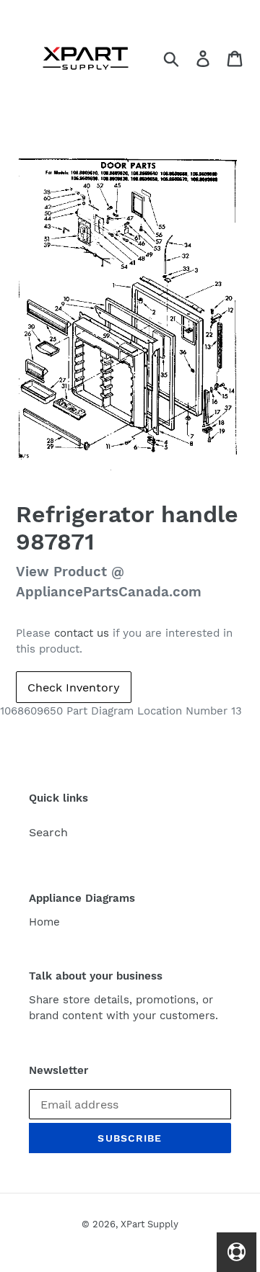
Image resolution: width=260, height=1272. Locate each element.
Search (48, 832)
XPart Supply (149, 1224)
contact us (81, 633)
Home (44, 921)
